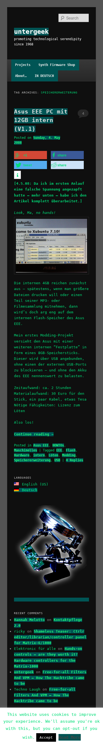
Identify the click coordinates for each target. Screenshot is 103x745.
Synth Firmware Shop (56, 65)
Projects (22, 65)
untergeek (31, 31)
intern (39, 455)
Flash (71, 450)
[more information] (17, 175)
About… (21, 76)
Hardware (21, 455)
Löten (53, 455)
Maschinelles (25, 450)
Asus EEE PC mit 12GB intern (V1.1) (41, 120)
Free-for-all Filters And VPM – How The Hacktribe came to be (50, 678)
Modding (69, 455)
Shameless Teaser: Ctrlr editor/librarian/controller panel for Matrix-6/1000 (50, 637)
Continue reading (34, 434)
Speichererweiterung (32, 460)
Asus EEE (41, 445)
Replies (74, 460)
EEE (59, 450)
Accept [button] (46, 737)
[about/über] (51, 599)
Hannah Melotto (29, 620)
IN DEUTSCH (44, 76)
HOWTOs (58, 445)
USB (57, 460)
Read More (70, 737)
